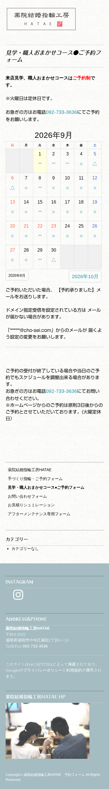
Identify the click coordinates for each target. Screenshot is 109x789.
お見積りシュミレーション (31, 505)
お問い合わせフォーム (27, 496)
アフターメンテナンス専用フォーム (39, 514)
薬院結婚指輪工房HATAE (29, 469)
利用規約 (74, 670)
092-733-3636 (61, 112)
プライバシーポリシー (42, 670)
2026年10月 (85, 276)
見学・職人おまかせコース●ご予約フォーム (46, 487)
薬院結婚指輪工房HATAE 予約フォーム (55, 775)
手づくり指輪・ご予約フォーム (35, 478)
